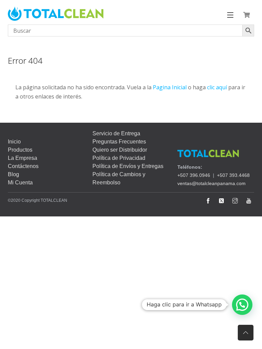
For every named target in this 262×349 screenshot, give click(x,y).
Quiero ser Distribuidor (119, 150)
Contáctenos (23, 166)
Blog (13, 174)
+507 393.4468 (233, 175)
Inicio (14, 142)
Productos (20, 150)
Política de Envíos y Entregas (127, 166)
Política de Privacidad (118, 158)
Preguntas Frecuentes (119, 142)
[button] (242, 304)
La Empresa (22, 158)
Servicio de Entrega (116, 133)
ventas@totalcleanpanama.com (211, 183)
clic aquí (217, 87)
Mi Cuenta (20, 182)
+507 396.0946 (193, 175)
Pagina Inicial (170, 87)
